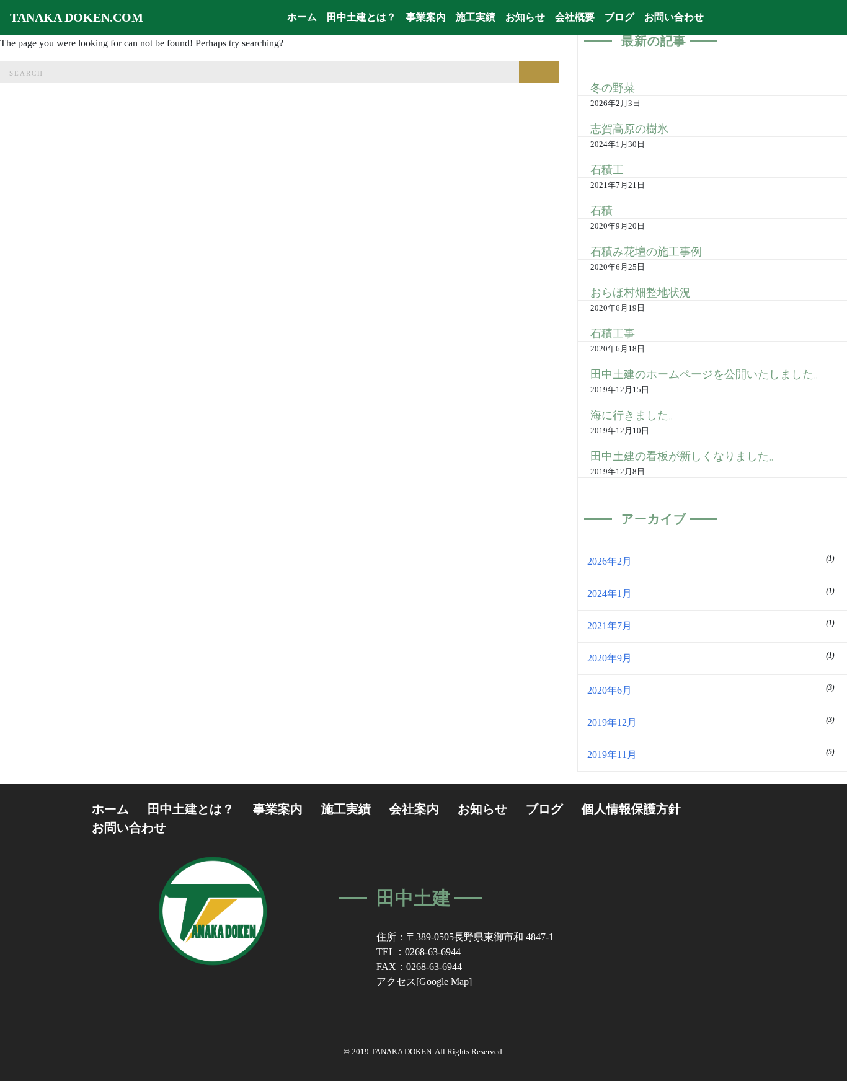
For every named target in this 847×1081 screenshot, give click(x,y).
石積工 (607, 170)
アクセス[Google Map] (424, 981)
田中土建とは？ (361, 17)
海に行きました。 (635, 415)
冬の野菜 (612, 88)
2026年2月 (609, 561)
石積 (601, 211)
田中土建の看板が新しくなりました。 (685, 456)
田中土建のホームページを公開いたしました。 (707, 374)
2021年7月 (609, 625)
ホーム (304, 16)
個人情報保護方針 (631, 809)
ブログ (619, 17)
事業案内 (426, 17)
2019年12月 (612, 722)
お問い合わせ (674, 17)
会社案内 (414, 809)
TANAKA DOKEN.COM (76, 17)
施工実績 (475, 17)
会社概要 (575, 17)
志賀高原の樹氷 (629, 129)
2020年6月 (609, 690)
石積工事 (612, 333)
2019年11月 (612, 754)
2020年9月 (609, 658)
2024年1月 (609, 593)
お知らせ (525, 17)
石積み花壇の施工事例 (646, 251)
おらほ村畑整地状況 (640, 292)
